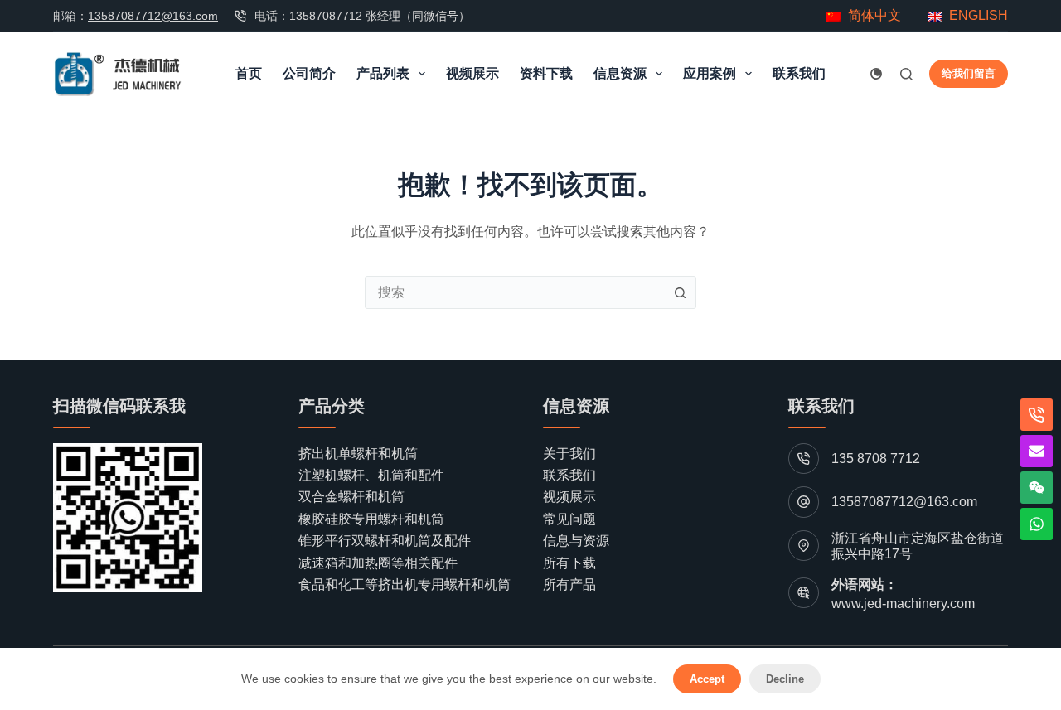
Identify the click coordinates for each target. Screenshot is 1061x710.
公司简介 (309, 73)
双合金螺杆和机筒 (351, 497)
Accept (707, 679)
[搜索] (906, 74)
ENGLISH (978, 15)
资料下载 (546, 73)
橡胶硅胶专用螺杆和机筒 (371, 519)
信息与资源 (576, 541)
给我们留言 (969, 73)
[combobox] (515, 292)
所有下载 (569, 563)
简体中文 (871, 15)
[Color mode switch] (876, 73)
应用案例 (709, 73)
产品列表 (382, 73)
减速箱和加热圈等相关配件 (378, 563)
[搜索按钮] (679, 292)
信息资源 (620, 73)
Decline (785, 679)
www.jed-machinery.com (903, 603)
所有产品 (569, 584)
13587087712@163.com (153, 15)
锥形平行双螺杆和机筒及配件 (384, 541)
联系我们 (799, 73)
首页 (248, 73)
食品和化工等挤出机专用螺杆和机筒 (404, 584)
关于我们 (569, 454)
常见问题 (569, 519)
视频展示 (472, 73)
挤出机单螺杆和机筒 (358, 454)
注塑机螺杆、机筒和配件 (371, 475)
